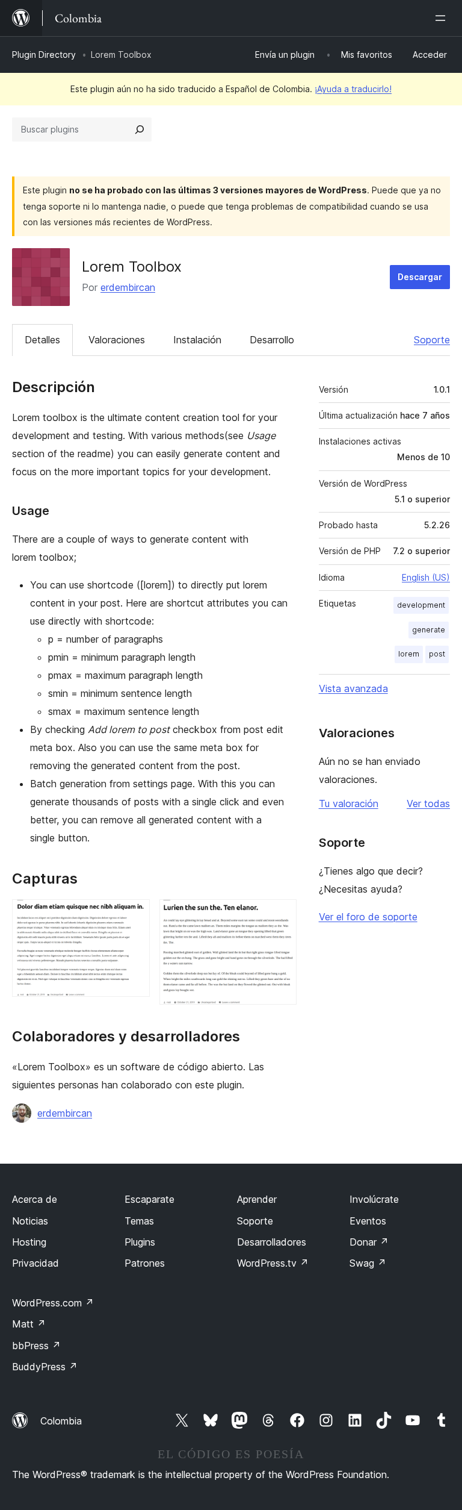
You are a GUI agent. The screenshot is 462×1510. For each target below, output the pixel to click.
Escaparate (149, 1199)
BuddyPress (45, 1367)
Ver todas (428, 803)
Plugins (140, 1242)
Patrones (145, 1263)
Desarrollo (272, 340)
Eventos (368, 1221)
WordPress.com (53, 1303)
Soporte (432, 340)
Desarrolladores (271, 1242)
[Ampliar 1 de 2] (134, 915)
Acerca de (34, 1199)
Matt (29, 1324)
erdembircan (127, 287)
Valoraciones (116, 340)
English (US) (426, 577)
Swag (368, 1263)
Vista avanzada (353, 688)
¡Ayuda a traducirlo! (353, 89)
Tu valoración (348, 803)
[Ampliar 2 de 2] (280, 915)
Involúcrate (374, 1199)
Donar (369, 1242)
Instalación (197, 340)
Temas (139, 1221)
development (421, 605)
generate (428, 629)
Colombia (61, 1421)
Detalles (42, 340)
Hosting (29, 1242)
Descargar (420, 277)
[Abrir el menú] (443, 18)
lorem (408, 653)
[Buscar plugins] (140, 129)
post (437, 653)
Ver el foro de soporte (368, 917)
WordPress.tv (273, 1263)
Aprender (257, 1199)
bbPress (36, 1346)
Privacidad (35, 1263)
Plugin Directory (44, 54)
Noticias (30, 1221)
